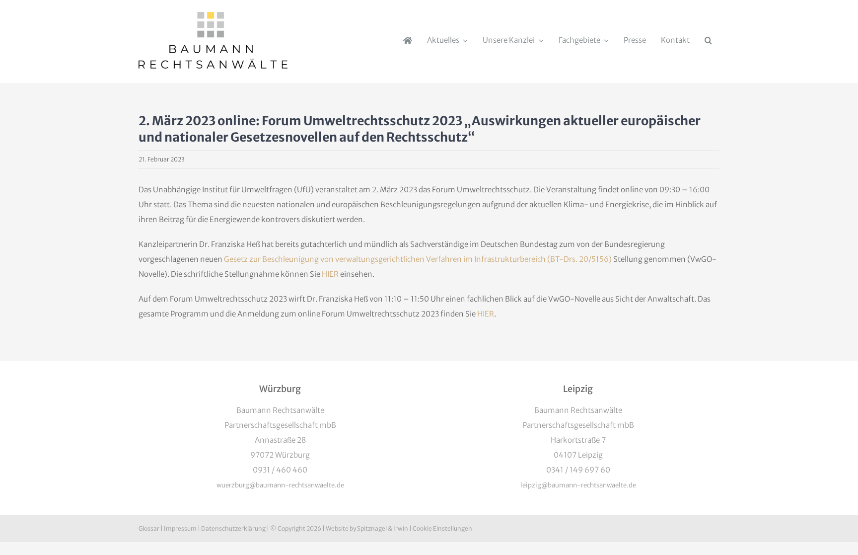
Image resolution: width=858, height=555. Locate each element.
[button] (708, 40)
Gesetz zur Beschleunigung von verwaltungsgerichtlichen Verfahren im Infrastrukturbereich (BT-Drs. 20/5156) (418, 259)
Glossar (149, 528)
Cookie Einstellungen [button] (442, 528)
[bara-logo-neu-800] (213, 15)
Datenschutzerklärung (233, 528)
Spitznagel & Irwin (382, 528)
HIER (330, 274)
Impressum (180, 528)
